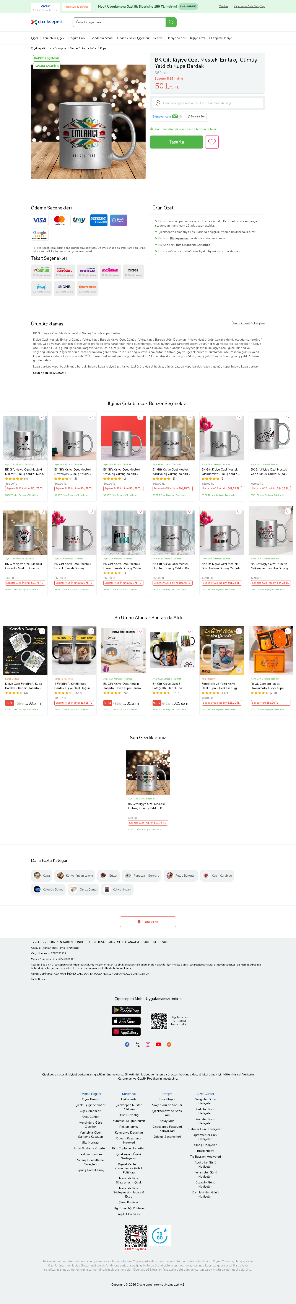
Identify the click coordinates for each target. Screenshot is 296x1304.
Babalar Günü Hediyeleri (205, 1129)
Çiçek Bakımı (90, 1099)
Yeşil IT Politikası (128, 1214)
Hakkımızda (129, 1099)
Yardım (223, 6)
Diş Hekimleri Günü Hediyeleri (205, 1194)
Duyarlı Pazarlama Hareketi (128, 1140)
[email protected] (69, 947)
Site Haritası (90, 1143)
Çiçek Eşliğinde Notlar (90, 1105)
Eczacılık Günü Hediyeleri (205, 1184)
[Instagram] (148, 1044)
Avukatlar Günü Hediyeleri (205, 1164)
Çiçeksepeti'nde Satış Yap (249, 6)
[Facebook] (127, 1044)
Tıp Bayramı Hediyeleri (205, 1157)
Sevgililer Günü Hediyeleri (205, 1101)
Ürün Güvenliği (129, 1115)
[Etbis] (136, 1237)
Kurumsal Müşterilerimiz (129, 1121)
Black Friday (205, 1151)
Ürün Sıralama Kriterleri (90, 1148)
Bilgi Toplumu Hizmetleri (128, 1148)
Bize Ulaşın (167, 1099)
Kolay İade (167, 1121)
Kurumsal (129, 1094)
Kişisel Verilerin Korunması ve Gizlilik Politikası (129, 1168)
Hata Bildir (150, 922)
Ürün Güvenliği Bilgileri (248, 323)
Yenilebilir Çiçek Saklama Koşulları (90, 1135)
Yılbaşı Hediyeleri (205, 1145)
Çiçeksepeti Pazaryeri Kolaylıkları (167, 1129)
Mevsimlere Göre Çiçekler (90, 1125)
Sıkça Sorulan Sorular (167, 1105)
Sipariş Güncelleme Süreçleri (90, 1162)
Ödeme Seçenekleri (167, 1137)
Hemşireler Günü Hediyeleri (205, 1174)
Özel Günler (90, 1117)
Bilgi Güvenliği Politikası (129, 1208)
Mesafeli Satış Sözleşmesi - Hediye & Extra (128, 1192)
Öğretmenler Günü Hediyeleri (205, 1137)
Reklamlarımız (128, 1127)
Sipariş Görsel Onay (90, 1170)
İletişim (167, 1094)
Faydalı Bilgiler (90, 1094)
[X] (138, 1044)
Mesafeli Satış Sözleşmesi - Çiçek (129, 1180)
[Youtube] (158, 1044)
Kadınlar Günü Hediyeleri (205, 1111)
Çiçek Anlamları (90, 1111)
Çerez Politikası (129, 1202)
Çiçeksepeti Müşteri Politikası (128, 1107)
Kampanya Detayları (129, 1133)
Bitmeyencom (162, 116)
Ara (171, 22)
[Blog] (169, 1044)
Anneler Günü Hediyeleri (205, 1121)
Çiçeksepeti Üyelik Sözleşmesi (128, 1156)
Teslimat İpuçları (90, 1154)
